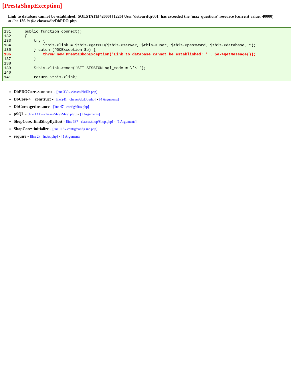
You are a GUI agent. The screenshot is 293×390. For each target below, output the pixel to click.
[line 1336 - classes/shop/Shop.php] (52, 114)
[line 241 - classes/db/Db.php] (75, 99)
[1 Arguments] (90, 114)
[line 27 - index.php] (44, 136)
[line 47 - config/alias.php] (71, 107)
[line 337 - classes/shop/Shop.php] (89, 122)
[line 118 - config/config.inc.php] (74, 129)
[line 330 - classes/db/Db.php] (76, 92)
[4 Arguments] (109, 99)
